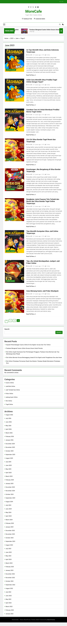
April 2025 (9, 472)
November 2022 (10, 577)
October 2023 (9, 538)
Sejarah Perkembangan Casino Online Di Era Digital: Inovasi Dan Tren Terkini (28, 345)
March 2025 (9, 476)
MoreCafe (33, 11)
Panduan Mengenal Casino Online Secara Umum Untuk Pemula (42, 29)
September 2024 (10, 498)
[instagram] (31, 7)
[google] (35, 7)
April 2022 (9, 603)
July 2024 (8, 505)
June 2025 (9, 465)
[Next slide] (63, 1)
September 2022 (10, 585)
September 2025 (10, 454)
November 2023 (10, 534)
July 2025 (8, 462)
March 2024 (9, 519)
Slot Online (9, 311)
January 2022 (9, 614)
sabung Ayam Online (12, 397)
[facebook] (29, 7)
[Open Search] (60, 24)
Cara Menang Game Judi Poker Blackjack (42, 291)
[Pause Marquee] (61, 30)
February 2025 (10, 480)
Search (6, 329)
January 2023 (9, 570)
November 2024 (10, 490)
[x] (33, 7)
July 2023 (8, 548)
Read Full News (30, 75)
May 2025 (8, 469)
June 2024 (9, 509)
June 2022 (9, 595)
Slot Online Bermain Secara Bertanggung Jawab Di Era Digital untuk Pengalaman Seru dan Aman (30, 1)
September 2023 (10, 541)
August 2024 (9, 501)
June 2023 (9, 552)
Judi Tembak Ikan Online (13, 390)
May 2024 (8, 512)
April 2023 (9, 559)
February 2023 (10, 566)
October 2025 (9, 451)
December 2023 (10, 530)
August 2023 (9, 545)
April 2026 (9, 429)
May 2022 (8, 599)
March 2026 (9, 433)
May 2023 (8, 556)
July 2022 (8, 592)
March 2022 (9, 606)
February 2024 (10, 523)
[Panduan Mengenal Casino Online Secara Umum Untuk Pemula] (17, 32)
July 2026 (8, 418)
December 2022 (10, 574)
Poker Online (9, 393)
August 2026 (9, 415)
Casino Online (10, 189)
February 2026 (10, 436)
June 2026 (9, 422)
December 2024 (10, 487)
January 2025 (9, 483)
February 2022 (10, 610)
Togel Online (10, 100)
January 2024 (9, 527)
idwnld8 (30, 55)
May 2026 (8, 425)
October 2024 (9, 494)
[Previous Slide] (60, 1)
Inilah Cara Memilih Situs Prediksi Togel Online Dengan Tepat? (41, 81)
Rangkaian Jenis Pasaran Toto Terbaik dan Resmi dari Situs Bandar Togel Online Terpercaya (42, 201)
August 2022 (9, 588)
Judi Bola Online (10, 70)
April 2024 (9, 516)
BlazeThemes (51, 619)
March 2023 (9, 563)
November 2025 (10, 447)
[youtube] (38, 7)
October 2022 (9, 581)
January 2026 (9, 440)
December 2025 (10, 443)
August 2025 (9, 458)
